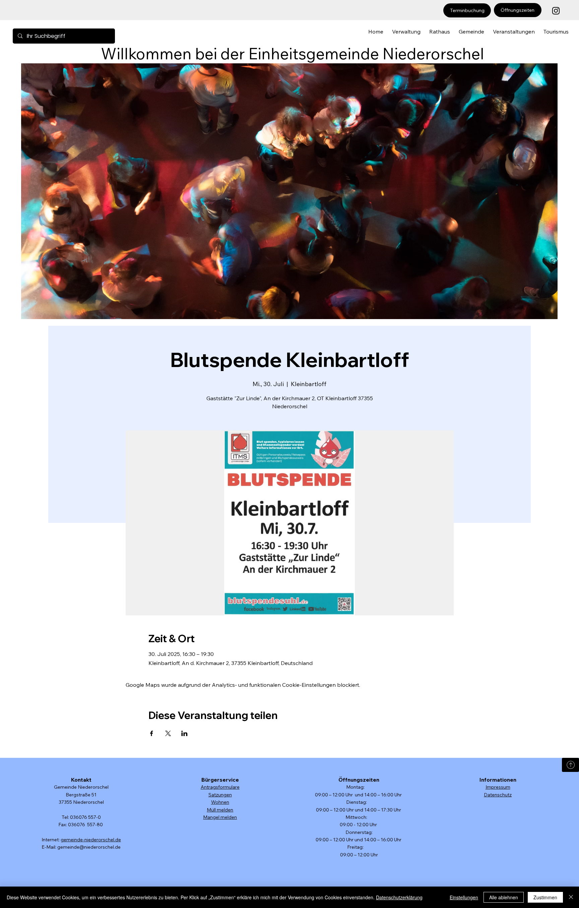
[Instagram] (556, 11)
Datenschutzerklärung (399, 897)
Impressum (498, 787)
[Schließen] (571, 897)
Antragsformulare (220, 787)
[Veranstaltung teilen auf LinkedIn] (184, 733)
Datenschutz (498, 795)
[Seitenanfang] (570, 765)
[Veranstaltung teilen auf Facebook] (151, 733)
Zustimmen (545, 897)
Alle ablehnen (503, 897)
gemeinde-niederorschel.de (91, 840)
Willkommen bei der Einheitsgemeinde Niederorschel (292, 53)
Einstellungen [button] (464, 897)
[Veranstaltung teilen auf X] (168, 733)
